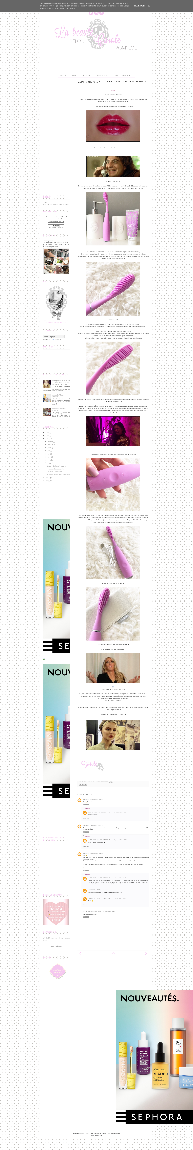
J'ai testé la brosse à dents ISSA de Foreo (58, 475)
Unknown (86, 799)
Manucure (88, 75)
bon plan (54, 938)
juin (48, 451)
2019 (47, 432)
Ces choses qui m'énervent (54, 472)
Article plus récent (80, 953)
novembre (50, 442)
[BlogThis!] (82, 784)
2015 (47, 481)
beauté (75, 75)
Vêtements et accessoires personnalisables (56, 204)
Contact (126, 75)
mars (48, 457)
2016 (47, 478)
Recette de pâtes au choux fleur (56, 469)
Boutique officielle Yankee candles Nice (59, 409)
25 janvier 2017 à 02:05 (120, 812)
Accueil (63, 75)
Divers (115, 75)
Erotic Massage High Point (92, 911)
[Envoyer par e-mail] (80, 784)
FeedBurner (60, 227)
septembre (50, 445)
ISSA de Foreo (133, 99)
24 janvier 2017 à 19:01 (96, 799)
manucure (67, 938)
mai (48, 454)
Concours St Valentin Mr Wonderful (56, 466)
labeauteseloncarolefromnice (97, 782)
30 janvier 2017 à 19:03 (96, 853)
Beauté (46, 938)
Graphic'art (99, 1135)
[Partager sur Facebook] (86, 784)
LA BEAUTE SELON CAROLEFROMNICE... (96, 1133)
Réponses (87, 808)
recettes (45, 940)
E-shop (45, 202)
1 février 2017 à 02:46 (120, 878)
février (49, 460)
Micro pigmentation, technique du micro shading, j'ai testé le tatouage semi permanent (61, 382)
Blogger (59, 946)
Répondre (86, 804)
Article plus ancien (145, 953)
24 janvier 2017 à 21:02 (96, 825)
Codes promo (48, 241)
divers (61, 938)
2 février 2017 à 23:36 (120, 898)
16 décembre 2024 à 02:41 (110, 911)
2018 (47, 436)
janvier (49, 463)
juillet (49, 448)
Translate (58, 339)
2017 (47, 439)
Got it (150, 6)
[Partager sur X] (84, 784)
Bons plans (102, 75)
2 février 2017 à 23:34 (102, 889)
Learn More (139, 6)
